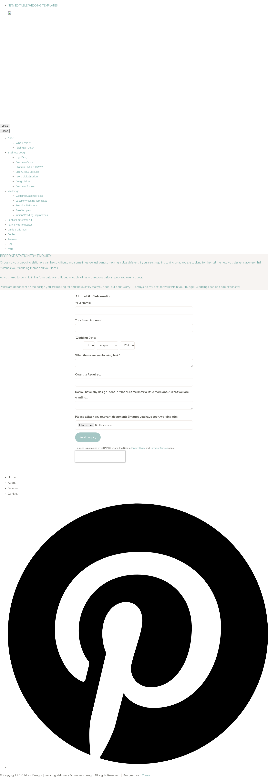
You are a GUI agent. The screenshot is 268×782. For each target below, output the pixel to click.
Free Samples (23, 210)
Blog (10, 243)
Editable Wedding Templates (31, 200)
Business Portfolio (25, 186)
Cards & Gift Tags (17, 229)
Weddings (13, 191)
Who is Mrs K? (23, 142)
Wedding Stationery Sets (29, 195)
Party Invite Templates (20, 224)
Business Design (17, 152)
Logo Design (22, 157)
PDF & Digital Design (27, 176)
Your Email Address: (88, 320)
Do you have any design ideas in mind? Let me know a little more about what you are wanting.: (132, 394)
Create (146, 775)
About (11, 138)
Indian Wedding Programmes (32, 215)
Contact (12, 234)
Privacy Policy (138, 448)
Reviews (12, 239)
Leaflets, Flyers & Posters (29, 166)
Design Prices (23, 181)
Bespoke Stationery (26, 205)
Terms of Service (159, 448)
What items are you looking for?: (97, 355)
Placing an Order (25, 147)
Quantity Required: (88, 374)
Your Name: (83, 302)
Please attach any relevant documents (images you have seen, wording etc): (126, 416)
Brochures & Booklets (27, 171)
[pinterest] (138, 767)
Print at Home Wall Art (20, 219)
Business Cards (24, 162)
